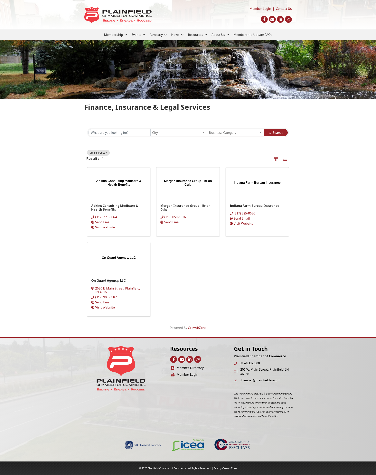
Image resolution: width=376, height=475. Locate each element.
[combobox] (178, 132)
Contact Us (284, 8)
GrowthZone (197, 328)
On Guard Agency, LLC (108, 280)
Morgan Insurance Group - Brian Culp (185, 208)
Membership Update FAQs (252, 35)
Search (278, 132)
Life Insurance (97, 152)
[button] (276, 159)
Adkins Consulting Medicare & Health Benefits (114, 208)
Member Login (260, 8)
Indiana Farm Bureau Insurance (254, 206)
